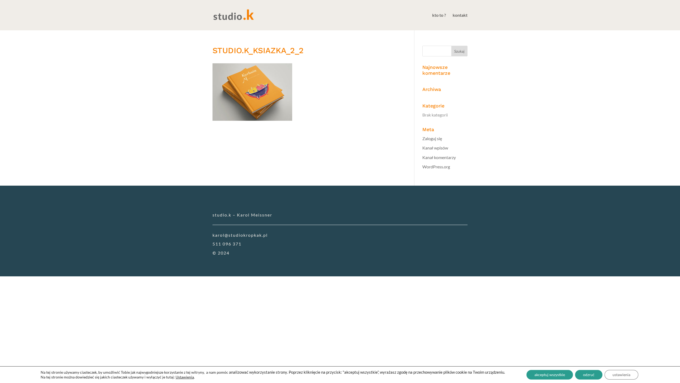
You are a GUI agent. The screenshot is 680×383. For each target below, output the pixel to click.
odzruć (588, 374)
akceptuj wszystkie (549, 374)
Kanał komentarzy (439, 157)
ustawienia (621, 374)
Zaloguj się (432, 138)
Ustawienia (185, 377)
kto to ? (439, 15)
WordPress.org (436, 166)
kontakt (460, 15)
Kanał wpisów (435, 147)
